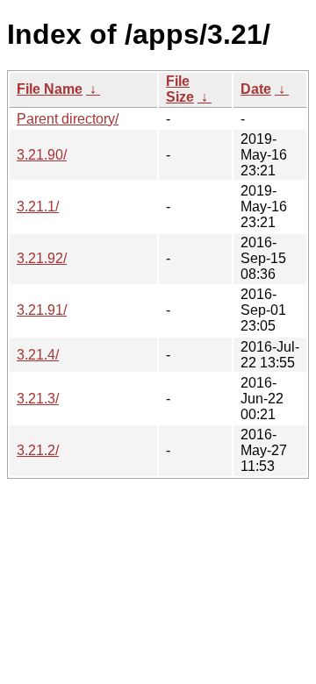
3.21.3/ (38, 398)
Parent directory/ (67, 118)
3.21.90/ (42, 154)
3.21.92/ (42, 258)
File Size (180, 89)
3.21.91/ (42, 310)
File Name (50, 89)
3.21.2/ (38, 450)
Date (256, 89)
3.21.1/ (38, 206)
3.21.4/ (38, 354)
